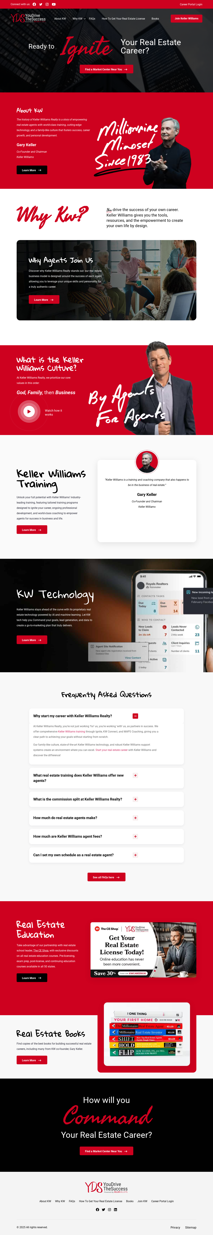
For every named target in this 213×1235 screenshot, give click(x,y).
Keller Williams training (71, 731)
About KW (60, 18)
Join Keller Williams (186, 18)
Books (155, 18)
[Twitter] (103, 1209)
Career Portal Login (191, 4)
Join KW (142, 1201)
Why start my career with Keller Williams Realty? (72, 716)
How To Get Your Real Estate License (123, 18)
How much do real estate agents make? (65, 818)
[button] (106, 716)
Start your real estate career (112, 750)
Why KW (77, 18)
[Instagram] (109, 1209)
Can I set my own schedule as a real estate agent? (73, 855)
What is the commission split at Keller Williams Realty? (77, 799)
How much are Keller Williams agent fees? (67, 836)
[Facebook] (97, 1209)
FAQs (92, 18)
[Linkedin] (115, 1209)
